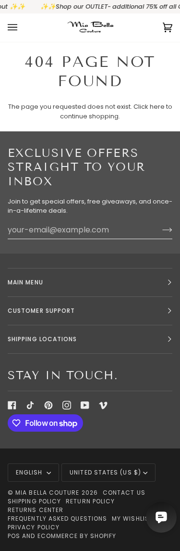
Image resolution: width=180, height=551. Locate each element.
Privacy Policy (34, 527)
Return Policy (90, 501)
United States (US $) (105, 472)
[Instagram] (66, 405)
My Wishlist (132, 518)
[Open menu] (22, 27)
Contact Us (124, 492)
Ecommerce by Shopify (77, 536)
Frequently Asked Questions (57, 518)
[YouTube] (85, 405)
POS (14, 536)
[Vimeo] (103, 405)
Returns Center (35, 510)
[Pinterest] (48, 405)
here (157, 106)
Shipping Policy (34, 501)
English (30, 472)
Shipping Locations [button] (42, 339)
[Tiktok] (30, 405)
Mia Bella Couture (47, 492)
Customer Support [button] (41, 311)
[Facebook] (12, 405)
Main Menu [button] (25, 282)
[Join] (159, 229)
